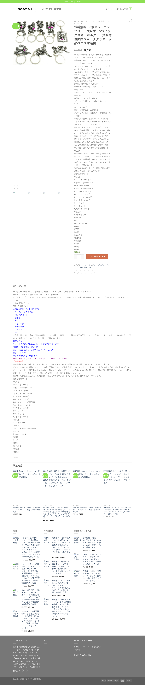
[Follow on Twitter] (128, 2)
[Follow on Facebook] (124, 2)
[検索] (40, 9)
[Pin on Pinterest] (88, 272)
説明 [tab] (14, 286)
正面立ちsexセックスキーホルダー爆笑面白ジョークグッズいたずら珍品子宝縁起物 (87, 510)
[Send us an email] (131, 2)
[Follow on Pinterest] (37, 670)
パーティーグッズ (87, 21)
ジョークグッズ (97, 265)
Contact (78, 2)
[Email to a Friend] (84, 272)
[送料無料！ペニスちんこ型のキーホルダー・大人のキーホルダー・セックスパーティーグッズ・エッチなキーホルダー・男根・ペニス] (118, 486)
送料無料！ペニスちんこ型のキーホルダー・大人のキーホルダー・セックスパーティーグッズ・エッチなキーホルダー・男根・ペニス (117, 511)
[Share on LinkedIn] (92, 272)
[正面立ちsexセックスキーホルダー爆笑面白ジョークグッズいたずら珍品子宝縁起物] (87, 486)
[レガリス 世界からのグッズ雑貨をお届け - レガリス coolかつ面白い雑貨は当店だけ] (24, 9)
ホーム (76, 21)
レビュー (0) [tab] (22, 286)
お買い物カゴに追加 (97, 257)
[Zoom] (16, 187)
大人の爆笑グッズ (102, 21)
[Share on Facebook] (76, 272)
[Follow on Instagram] (126, 2)
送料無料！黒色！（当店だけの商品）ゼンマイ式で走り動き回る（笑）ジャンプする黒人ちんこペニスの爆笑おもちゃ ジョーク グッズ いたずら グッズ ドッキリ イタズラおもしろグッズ (57, 513)
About (66, 2)
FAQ (71, 2)
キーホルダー (79, 23)
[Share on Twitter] (80, 272)
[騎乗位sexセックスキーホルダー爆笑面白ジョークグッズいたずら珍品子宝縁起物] (27, 486)
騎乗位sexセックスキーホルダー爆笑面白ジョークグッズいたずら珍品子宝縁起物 (27, 510)
